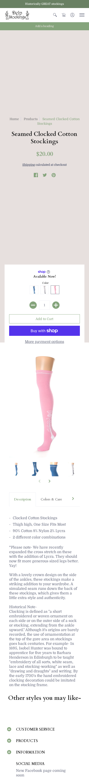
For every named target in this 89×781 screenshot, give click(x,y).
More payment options (44, 342)
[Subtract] (33, 305)
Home (14, 119)
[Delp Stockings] (17, 15)
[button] (55, 15)
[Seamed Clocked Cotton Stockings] (16, 469)
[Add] (56, 305)
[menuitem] (55, 15)
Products (31, 119)
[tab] (22, 499)
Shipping (28, 164)
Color (45, 282)
